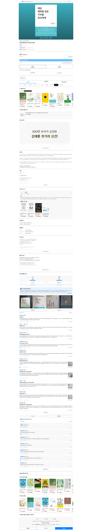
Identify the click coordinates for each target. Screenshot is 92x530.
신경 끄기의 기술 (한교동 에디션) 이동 (23, 486)
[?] (31, 288)
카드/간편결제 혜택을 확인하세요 (66, 62)
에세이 (25, 49)
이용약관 (33, 524)
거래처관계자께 (53, 524)
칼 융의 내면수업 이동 (37, 504)
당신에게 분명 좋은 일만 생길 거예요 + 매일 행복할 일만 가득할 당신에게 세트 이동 (46, 114)
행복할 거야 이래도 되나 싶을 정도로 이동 (52, 486)
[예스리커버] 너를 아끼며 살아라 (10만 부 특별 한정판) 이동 (30, 486)
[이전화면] (20, 1)
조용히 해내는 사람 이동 (67, 505)
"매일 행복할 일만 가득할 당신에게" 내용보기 (46, 406)
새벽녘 (21, 45)
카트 (72, 2)
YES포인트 (21, 56)
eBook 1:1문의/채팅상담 (55, 521)
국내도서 (21, 222)
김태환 (21, 44)
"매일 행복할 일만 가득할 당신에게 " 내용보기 (46, 374)
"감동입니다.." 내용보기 (46, 318)
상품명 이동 (23, 100)
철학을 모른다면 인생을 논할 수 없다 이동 (38, 210)
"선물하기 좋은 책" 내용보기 (46, 396)
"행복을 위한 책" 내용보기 (46, 327)
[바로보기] (26, 301)
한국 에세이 (28, 224)
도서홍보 (57, 524)
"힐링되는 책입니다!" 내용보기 (46, 353)
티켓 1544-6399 (42, 521)
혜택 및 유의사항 (33, 284)
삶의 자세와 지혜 (29, 222)
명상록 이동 (37, 486)
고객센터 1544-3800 (35, 521)
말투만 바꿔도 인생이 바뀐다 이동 (31, 210)
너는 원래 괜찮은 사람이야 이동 (60, 486)
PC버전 (46, 524)
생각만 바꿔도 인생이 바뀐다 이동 (23, 210)
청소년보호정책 (42, 524)
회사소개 (49, 524)
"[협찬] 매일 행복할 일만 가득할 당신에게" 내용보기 (46, 385)
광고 (59, 524)
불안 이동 (67, 486)
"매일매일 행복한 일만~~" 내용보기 (46, 363)
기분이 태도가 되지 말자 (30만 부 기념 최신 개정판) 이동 (45, 486)
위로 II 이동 (30, 505)
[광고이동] (69, 1)
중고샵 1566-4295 (48, 521)
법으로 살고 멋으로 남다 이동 (23, 505)
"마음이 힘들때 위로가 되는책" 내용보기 (46, 335)
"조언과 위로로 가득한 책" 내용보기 (46, 344)
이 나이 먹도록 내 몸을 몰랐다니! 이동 (60, 505)
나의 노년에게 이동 (52, 504)
